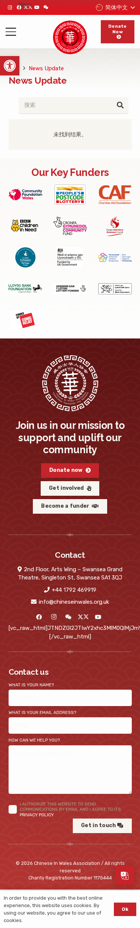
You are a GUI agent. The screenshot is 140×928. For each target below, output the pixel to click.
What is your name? (31, 684)
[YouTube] (36, 7)
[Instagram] (10, 7)
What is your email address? (42, 712)
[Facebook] (39, 617)
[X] (84, 617)
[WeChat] (45, 7)
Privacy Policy (36, 814)
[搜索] (120, 105)
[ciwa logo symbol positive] (70, 37)
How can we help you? (34, 740)
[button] (9, 65)
